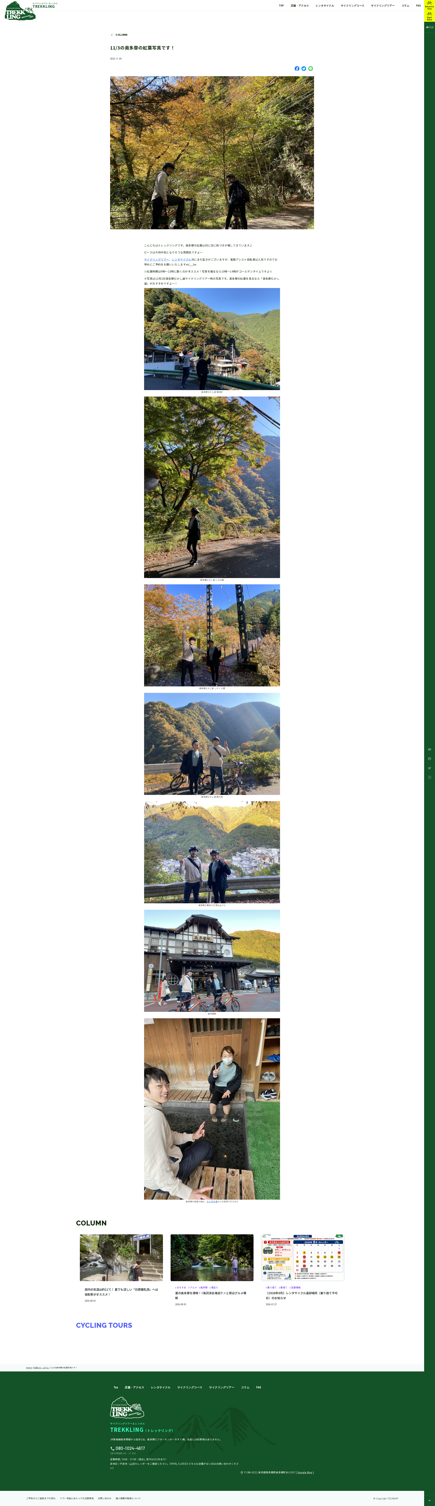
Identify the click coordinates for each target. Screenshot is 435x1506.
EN (431, 27)
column (121, 34)
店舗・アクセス (300, 5)
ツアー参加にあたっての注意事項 (77, 1498)
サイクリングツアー (383, 5)
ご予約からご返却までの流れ (41, 1498)
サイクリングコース (352, 5)
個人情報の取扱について (128, 1498)
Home (29, 1367)
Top (281, 5)
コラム (405, 5)
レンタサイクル (325, 5)
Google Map (305, 1472)
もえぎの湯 (212, 1201)
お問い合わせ (104, 1498)
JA (427, 27)
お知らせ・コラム (41, 1367)
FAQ (418, 5)
